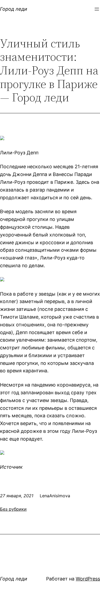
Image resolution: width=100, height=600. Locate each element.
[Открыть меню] (97, 9)
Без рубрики (13, 509)
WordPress (88, 579)
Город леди (13, 9)
